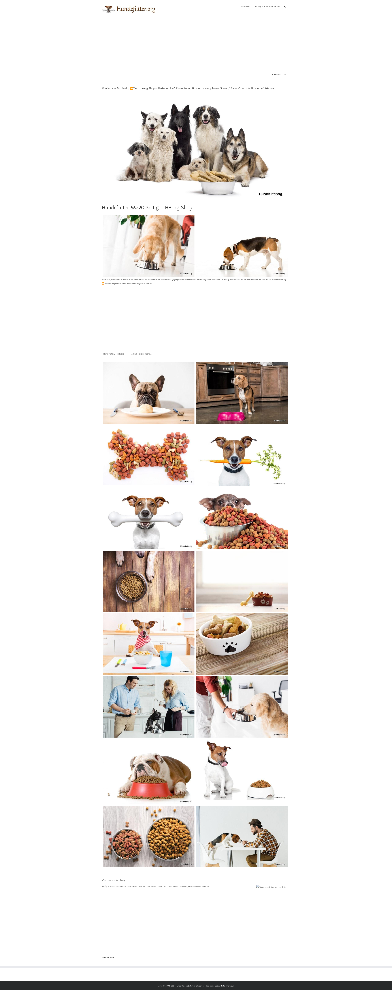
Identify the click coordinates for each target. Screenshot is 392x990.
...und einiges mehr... (141, 354)
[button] (285, 6)
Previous (277, 74)
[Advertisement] (196, 40)
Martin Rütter (109, 957)
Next (286, 74)
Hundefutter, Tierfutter (113, 354)
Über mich (210, 986)
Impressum (230, 986)
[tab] (114, 353)
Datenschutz (220, 986)
